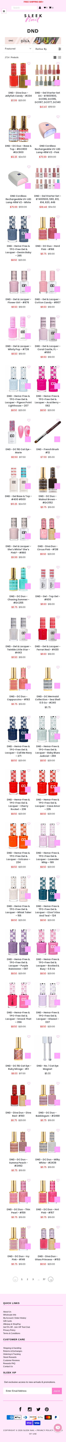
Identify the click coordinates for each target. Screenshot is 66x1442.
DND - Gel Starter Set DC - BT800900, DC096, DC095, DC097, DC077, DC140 (48, 97)
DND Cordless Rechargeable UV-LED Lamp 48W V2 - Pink (47, 149)
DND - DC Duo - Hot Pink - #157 (47, 1211)
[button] (57, 1427)
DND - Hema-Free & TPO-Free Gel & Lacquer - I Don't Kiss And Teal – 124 (47, 911)
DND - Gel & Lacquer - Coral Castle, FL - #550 (47, 349)
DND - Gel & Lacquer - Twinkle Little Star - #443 (18, 649)
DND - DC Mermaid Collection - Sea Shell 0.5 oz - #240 (47, 699)
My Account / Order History (14, 1318)
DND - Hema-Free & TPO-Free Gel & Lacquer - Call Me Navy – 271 (18, 751)
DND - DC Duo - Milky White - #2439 (47, 1161)
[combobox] (24, 8)
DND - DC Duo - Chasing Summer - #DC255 (18, 599)
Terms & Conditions (11, 1333)
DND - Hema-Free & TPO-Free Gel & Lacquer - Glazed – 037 (47, 1017)
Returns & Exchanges (12, 1351)
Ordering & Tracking (12, 1354)
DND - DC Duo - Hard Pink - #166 (48, 248)
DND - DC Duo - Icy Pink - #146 (18, 1258)
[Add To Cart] (28, 83)
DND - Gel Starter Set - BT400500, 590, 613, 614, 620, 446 (47, 199)
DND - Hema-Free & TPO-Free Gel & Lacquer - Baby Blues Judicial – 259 (47, 751)
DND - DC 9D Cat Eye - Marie (18, 451)
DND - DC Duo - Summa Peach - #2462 (18, 1163)
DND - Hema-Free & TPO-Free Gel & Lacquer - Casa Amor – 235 (47, 804)
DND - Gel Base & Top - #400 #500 (18, 498)
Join (57, 1391)
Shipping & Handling (12, 1348)
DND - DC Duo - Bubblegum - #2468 (48, 1114)
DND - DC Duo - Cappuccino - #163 (18, 698)
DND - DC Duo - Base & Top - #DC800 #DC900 (18, 149)
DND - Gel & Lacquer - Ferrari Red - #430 (47, 648)
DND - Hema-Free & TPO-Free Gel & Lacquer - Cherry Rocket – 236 (18, 804)
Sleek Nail (29, 1430)
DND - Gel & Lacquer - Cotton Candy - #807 (48, 301)
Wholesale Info (9, 1315)
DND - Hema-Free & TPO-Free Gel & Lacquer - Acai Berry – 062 (48, 401)
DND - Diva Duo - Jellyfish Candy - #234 (18, 94)
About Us (7, 1312)
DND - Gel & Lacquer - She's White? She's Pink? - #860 (18, 549)
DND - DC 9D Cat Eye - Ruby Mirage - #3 (18, 1067)
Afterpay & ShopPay (12, 1324)
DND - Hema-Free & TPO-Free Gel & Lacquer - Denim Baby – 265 (18, 251)
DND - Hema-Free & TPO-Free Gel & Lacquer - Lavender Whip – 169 (47, 857)
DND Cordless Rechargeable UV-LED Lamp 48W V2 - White (18, 199)
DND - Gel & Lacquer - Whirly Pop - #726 (18, 348)
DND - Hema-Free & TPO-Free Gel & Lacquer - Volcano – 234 (18, 857)
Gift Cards (7, 1321)
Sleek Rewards (9, 1357)
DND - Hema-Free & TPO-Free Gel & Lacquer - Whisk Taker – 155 (18, 911)
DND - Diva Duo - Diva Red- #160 (18, 1114)
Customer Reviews (11, 1360)
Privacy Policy (9, 1330)
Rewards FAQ (9, 1363)
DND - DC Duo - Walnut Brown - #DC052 (48, 499)
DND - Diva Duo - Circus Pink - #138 (47, 548)
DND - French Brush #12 (47, 451)
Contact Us (8, 1366)
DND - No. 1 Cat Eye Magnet (47, 1067)
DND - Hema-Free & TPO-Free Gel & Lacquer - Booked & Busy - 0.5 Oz (47, 964)
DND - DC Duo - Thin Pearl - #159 (18, 1211)
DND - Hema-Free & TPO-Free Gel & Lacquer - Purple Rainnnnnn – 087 (18, 964)
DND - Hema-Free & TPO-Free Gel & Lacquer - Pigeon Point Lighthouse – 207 (18, 401)
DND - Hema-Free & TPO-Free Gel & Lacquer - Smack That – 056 (18, 1017)
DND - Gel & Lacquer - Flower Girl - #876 (18, 301)
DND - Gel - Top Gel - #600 (47, 598)
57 (44, 1279)
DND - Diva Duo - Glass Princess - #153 (47, 1258)
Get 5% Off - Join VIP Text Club (16, 1327)
